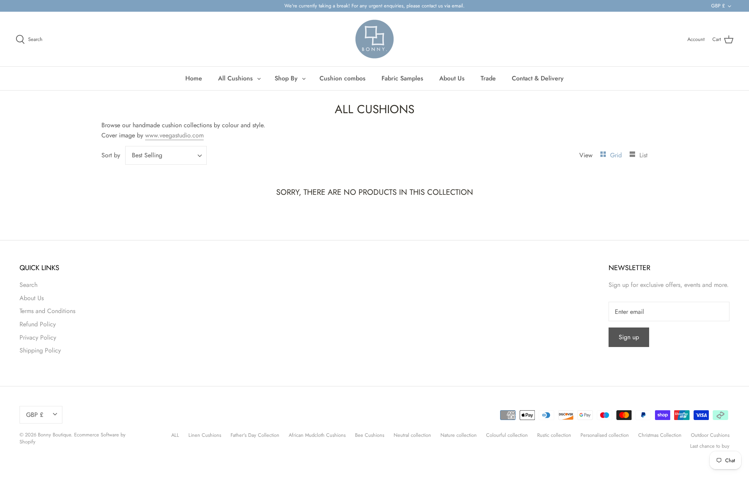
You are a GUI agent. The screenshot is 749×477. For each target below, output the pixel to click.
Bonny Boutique (54, 434)
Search (28, 284)
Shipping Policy (40, 350)
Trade (488, 78)
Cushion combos (342, 78)
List (643, 155)
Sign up (629, 337)
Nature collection (458, 435)
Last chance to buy (709, 446)
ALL (175, 435)
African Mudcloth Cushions (317, 435)
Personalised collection (604, 435)
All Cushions (235, 78)
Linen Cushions (204, 435)
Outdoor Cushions (710, 435)
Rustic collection (554, 435)
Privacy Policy (38, 337)
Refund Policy (38, 324)
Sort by (110, 155)
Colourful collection (507, 435)
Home (193, 78)
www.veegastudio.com (174, 135)
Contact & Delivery (538, 78)
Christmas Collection (660, 435)
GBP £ (718, 5)
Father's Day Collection (255, 435)
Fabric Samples (402, 78)
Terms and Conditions (47, 310)
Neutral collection (412, 435)
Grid (617, 155)
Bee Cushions (369, 435)
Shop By (286, 78)
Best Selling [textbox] (147, 155)
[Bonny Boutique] (374, 39)
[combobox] (166, 155)
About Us (452, 78)
